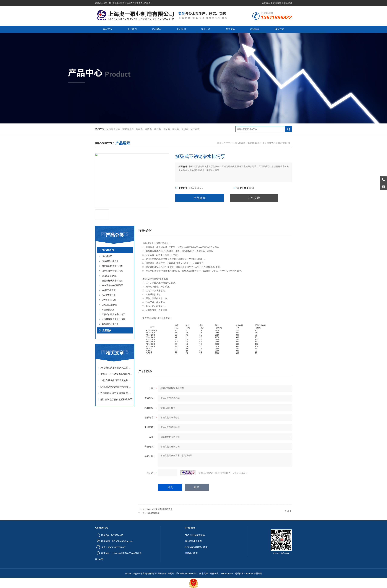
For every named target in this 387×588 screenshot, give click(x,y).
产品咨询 (200, 198)
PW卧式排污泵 (109, 295)
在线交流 (254, 198)
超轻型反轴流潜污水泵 (112, 266)
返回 (287, 511)
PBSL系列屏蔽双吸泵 (195, 535)
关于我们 (132, 29)
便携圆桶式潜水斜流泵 (112, 280)
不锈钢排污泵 (108, 309)
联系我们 (288, 3)
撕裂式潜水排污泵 (256, 143)
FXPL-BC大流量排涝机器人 (159, 509)
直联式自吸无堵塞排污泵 (113, 314)
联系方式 (279, 29)
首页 (219, 143)
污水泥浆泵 (107, 256)
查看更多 (106, 330)
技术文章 (205, 29)
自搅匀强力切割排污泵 (112, 271)
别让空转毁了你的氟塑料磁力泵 (116, 399)
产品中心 (228, 143)
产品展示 (156, 29)
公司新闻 (181, 29)
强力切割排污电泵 (193, 541)
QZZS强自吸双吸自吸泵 (196, 547)
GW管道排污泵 (109, 300)
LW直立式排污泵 (109, 305)
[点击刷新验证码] (187, 472)
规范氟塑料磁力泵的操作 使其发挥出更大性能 (116, 393)
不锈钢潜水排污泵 (110, 261)
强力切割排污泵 (109, 275)
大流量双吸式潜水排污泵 (113, 319)
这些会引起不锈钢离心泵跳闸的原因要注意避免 (116, 374)
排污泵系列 (240, 143)
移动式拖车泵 (153, 513)
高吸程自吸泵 (191, 553)
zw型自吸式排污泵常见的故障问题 (116, 380)
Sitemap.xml (227, 573)
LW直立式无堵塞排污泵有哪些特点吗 (116, 386)
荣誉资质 (230, 29)
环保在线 (214, 573)
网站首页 (266, 3)
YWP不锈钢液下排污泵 (112, 285)
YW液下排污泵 (109, 290)
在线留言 (277, 3)
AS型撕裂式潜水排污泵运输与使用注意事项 (116, 367)
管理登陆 (258, 573)
